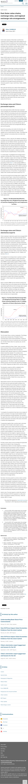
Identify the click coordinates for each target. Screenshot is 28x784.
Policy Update (4, 701)
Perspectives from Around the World (9, 691)
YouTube (5, 731)
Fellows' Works (4, 681)
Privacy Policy (4, 746)
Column (2, 671)
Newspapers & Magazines (6, 678)
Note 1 (11, 162)
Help (2, 753)
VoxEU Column (4, 685)
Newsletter (5, 718)
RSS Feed (5, 722)
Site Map (3, 750)
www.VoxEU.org (21, 500)
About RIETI (3, 744)
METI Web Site (4, 757)
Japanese (16, 0)
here (25, 594)
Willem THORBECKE (11, 29)
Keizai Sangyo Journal (5, 704)
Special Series (4, 675)
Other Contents (4, 694)
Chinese (25, 0)
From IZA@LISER (4, 688)
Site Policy (3, 748)
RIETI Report (3, 698)
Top (25, 782)
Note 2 (6, 253)
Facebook (5, 725)
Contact (2, 755)
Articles (2, 6)
